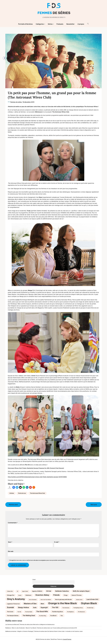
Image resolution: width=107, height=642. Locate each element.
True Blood (53, 615)
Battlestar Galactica (62, 591)
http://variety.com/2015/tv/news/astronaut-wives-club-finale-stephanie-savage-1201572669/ (37, 477)
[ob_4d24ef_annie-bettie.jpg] (53, 372)
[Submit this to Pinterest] (30, 487)
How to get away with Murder (63, 599)
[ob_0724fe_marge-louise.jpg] (53, 254)
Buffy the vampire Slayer (81, 591)
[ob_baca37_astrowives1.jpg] (53, 456)
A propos (81, 24)
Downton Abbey (42, 595)
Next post (94, 504)
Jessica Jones (79, 599)
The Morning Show (57, 611)
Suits (34, 607)
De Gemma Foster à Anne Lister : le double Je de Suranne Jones (65, 631)
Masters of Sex (30, 603)
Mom (42, 604)
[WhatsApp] (23, 487)
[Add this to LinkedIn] (27, 487)
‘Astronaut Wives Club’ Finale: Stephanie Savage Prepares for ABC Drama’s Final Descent (36, 468)
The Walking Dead (29, 615)
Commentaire (13, 522)
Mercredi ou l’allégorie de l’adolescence (43, 624)
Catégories (40, 24)
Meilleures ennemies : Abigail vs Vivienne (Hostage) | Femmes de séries (24, 631)
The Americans (65, 607)
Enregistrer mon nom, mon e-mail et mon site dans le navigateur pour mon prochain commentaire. (38, 560)
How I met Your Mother (46, 599)
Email (34, 579)
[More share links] (33, 487)
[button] (88, 24)
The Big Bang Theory (78, 607)
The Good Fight (28, 611)
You (62, 615)
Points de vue (22, 493)
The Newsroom (81, 611)
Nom (10, 542)
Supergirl (44, 607)
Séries (50, 24)
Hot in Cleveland (32, 599)
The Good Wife (42, 611)
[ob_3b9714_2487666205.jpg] (53, 160)
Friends (56, 595)
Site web (10, 551)
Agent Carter (25, 591)
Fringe (65, 595)
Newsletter (70, 24)
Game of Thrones (77, 595)
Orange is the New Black (62, 603)
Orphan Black (89, 603)
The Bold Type (90, 607)
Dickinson (28, 595)
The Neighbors (70, 611)
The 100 (55, 607)
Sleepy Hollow (23, 607)
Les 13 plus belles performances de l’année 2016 (63, 628)
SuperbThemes (67, 639)
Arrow (48, 591)
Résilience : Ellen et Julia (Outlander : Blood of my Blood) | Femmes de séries (26, 628)
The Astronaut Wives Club (37, 493)
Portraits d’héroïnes (25, 24)
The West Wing (42, 615)
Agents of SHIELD (37, 591)
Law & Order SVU (92, 599)
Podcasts (60, 24)
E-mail (56, 542)
